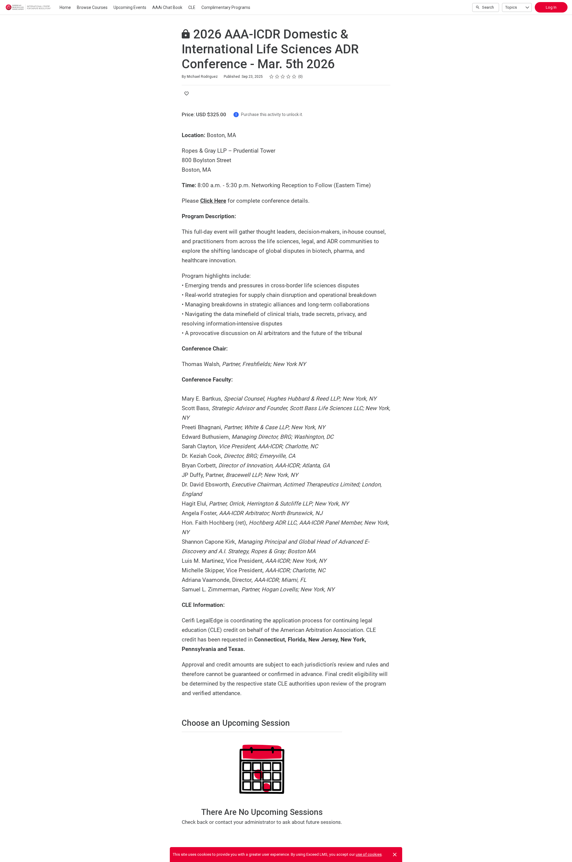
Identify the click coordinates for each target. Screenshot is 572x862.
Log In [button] (551, 7)
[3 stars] (283, 76)
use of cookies (369, 854)
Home (65, 7)
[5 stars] (294, 76)
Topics (511, 7)
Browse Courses (92, 7)
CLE (191, 7)
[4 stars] (288, 76)
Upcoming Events (130, 7)
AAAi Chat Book (167, 7)
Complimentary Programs (225, 7)
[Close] (394, 854)
